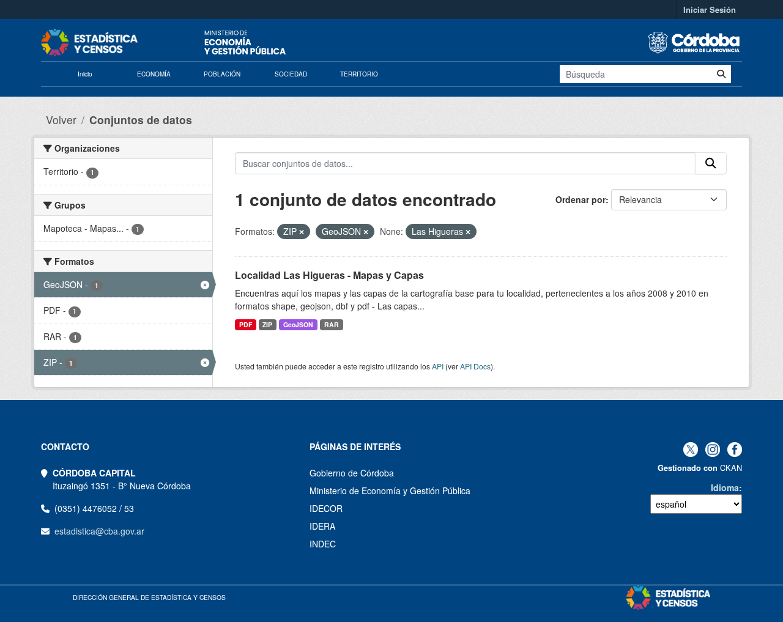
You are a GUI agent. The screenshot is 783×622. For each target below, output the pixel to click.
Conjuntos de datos (140, 119)
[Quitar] (301, 232)
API (437, 366)
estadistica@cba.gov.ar (99, 531)
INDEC (323, 544)
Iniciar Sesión (709, 9)
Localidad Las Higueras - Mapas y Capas (329, 275)
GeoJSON (298, 324)
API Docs (475, 366)
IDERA (322, 526)
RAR (331, 324)
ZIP (267, 324)
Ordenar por (580, 199)
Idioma (725, 487)
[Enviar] (721, 74)
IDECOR (326, 508)
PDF (245, 324)
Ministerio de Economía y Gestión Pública (390, 490)
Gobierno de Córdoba (352, 473)
